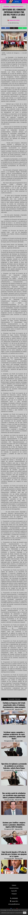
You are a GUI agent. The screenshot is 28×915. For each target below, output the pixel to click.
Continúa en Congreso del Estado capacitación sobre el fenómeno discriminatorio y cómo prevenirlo (14, 705)
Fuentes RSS (14, 891)
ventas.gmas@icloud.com (14, 904)
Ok (24, 912)
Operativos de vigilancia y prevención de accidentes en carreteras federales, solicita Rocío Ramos (14, 765)
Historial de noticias (14, 888)
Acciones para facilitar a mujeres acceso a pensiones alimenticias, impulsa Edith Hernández (14, 824)
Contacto (14, 885)
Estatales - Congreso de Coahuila (13, 6)
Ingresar (15, 894)
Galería (21, 32)
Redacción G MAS (14, 20)
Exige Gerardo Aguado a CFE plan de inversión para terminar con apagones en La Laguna (14, 854)
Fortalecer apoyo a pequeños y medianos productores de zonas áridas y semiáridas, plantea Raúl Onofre (14, 735)
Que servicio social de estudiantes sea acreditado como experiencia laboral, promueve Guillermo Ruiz (14, 795)
